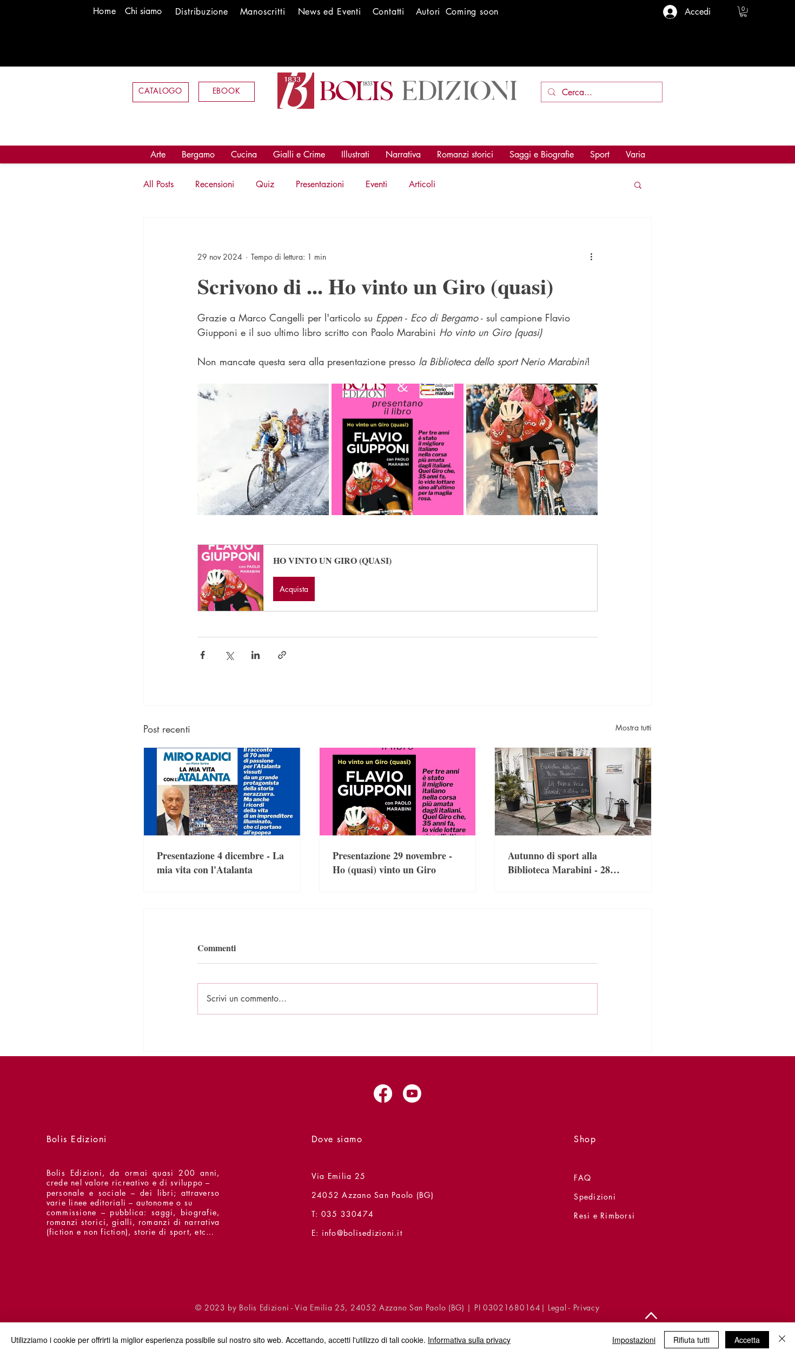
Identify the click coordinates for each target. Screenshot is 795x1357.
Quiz (265, 184)
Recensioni (214, 184)
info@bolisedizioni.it (362, 1233)
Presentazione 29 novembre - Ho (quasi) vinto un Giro (392, 862)
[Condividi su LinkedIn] (255, 655)
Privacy (586, 1307)
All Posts (158, 184)
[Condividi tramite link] (282, 655)
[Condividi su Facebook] (202, 655)
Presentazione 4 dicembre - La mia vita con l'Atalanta (220, 862)
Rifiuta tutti (691, 1339)
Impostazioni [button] (633, 1339)
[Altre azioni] (591, 256)
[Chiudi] (782, 1339)
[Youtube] (412, 1093)
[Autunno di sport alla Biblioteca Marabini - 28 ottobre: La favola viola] (573, 791)
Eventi (376, 184)
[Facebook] (383, 1093)
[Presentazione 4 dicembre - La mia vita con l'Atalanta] (222, 791)
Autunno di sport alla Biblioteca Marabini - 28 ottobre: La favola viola (559, 862)
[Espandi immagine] (263, 449)
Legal (557, 1307)
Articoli (422, 184)
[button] (743, 11)
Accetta (747, 1339)
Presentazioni (320, 184)
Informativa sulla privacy (469, 1339)
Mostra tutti (633, 727)
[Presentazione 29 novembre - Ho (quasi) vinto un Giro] (398, 791)
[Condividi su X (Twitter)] (229, 655)
